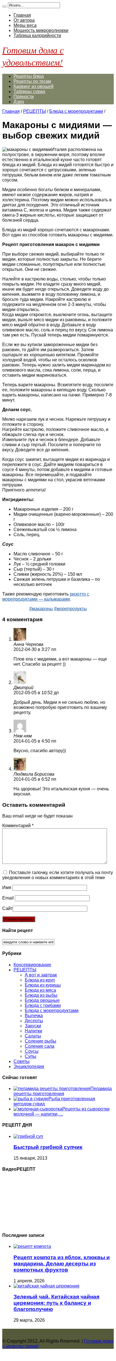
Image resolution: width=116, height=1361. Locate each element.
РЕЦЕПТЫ (34, 111)
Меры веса (25, 25)
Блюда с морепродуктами (76, 111)
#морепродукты (70, 608)
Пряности (24, 96)
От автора (24, 20)
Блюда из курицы (43, 985)
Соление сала (39, 1046)
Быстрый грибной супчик (48, 1147)
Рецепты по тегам (32, 81)
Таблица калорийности (37, 35)
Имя (6, 887)
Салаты (33, 1036)
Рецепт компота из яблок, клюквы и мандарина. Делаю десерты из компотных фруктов (62, 1263)
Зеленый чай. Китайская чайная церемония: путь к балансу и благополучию (56, 1303)
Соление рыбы (40, 1041)
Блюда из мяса (40, 990)
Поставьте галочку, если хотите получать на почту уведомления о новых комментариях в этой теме (57, 875)
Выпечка (34, 1015)
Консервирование (32, 964)
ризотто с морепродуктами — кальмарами (45, 596)
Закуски (33, 1025)
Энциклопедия (29, 1066)
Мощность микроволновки (41, 30)
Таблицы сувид (29, 91)
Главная (22, 15)
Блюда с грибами (43, 1005)
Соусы (32, 1051)
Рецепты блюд (29, 76)
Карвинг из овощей (33, 86)
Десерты (34, 1020)
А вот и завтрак (41, 974)
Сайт (7, 908)
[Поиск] (4, 6)
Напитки (33, 1030)
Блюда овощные (42, 1000)
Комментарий (18, 825)
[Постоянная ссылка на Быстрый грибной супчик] (28, 1136)
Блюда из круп (40, 980)
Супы (30, 1056)
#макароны (41, 608)
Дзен (19, 101)
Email (8, 898)
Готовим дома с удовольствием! (33, 56)
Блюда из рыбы (41, 995)
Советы (22, 1061)
